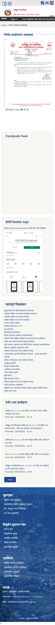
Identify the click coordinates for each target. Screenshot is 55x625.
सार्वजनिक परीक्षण (11, 576)
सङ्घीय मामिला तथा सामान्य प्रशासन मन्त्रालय (20, 313)
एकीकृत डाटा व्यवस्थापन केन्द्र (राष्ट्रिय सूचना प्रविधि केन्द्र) (25, 388)
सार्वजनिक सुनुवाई (11, 571)
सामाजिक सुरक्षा (10, 533)
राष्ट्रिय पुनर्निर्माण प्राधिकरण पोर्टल (16, 348)
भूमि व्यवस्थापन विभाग (11, 378)
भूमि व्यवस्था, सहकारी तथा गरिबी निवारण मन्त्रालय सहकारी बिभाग (27, 344)
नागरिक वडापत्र (11, 538)
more (10, 480)
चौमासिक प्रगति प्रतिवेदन (15, 567)
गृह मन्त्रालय (8, 329)
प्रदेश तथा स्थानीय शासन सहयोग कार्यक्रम (19, 341)
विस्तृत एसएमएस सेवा (11, 366)
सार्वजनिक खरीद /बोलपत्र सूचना (18, 504)
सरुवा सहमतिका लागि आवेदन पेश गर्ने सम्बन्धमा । (36, 19)
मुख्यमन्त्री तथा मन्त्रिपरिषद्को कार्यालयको (19, 310)
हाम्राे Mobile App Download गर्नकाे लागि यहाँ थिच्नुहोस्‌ (25, 228)
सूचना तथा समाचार (12, 500)
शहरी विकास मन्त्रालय (12, 332)
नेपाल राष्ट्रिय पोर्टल (11, 372)
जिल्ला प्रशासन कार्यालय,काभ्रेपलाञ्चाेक (18, 335)
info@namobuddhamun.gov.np (22, 602)
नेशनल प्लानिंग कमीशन (12, 323)
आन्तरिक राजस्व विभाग (12, 369)
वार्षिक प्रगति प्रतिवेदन (14, 563)
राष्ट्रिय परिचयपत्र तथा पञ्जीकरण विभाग (18, 351)
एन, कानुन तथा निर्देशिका (15, 508)
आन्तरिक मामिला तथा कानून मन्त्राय (16, 317)
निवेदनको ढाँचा (10, 542)
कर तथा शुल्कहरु (11, 513)
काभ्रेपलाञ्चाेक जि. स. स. (13, 326)
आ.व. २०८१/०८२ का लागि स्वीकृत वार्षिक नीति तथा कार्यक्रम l (27, 454)
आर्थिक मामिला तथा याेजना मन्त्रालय (16, 320)
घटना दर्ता (8, 529)
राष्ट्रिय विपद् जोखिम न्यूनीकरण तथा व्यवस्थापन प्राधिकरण (24, 338)
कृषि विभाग (8, 375)
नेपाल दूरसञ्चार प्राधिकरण (13, 385)
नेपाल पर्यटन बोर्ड (10, 391)
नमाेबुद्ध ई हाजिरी (10, 363)
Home (4, 25)
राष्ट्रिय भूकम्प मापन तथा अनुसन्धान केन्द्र (19, 382)
